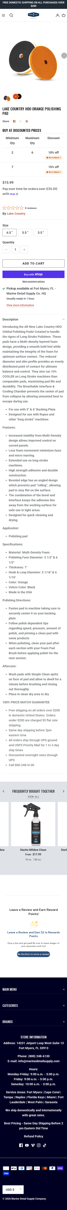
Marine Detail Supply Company (28, 1198)
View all (33, 796)
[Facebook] (21, 1145)
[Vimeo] (33, 1145)
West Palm (35, 1102)
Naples (20, 1097)
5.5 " (25, 232)
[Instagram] (39, 1145)
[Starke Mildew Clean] (33, 824)
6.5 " (10, 232)
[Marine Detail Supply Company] (33, 15)
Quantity (8, 242)
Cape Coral (52, 1092)
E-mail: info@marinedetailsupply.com (34, 1061)
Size (5, 225)
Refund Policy (33, 1136)
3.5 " (41, 232)
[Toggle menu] (3, 15)
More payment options (33, 281)
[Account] (56, 15)
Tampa (8, 1097)
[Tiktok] (44, 1145)
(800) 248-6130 (39, 1056)
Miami (51, 1097)
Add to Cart (33, 263)
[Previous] (3, 55)
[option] (33, 58)
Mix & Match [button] (55, 158)
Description (10, 319)
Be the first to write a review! (33, 954)
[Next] (64, 55)
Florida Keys (36, 1097)
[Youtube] (27, 1145)
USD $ (10, 1190)
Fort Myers (34, 1092)
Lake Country (16, 213)
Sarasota (51, 1102)
